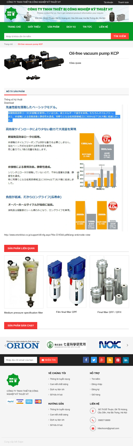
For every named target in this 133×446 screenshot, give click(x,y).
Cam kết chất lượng (59, 384)
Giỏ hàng (96, 394)
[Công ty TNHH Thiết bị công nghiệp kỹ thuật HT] (66, 13)
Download (9, 102)
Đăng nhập (97, 384)
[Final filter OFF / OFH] (109, 281)
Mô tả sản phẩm (15, 91)
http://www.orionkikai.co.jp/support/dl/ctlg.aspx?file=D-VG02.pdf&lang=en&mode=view (47, 234)
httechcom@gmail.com (108, 428)
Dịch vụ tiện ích (57, 389)
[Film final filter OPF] (66, 281)
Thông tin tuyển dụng (60, 378)
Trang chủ (8, 44)
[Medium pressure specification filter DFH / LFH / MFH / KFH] (24, 282)
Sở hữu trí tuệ (56, 394)
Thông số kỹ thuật (13, 99)
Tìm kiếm (96, 378)
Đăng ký (95, 389)
